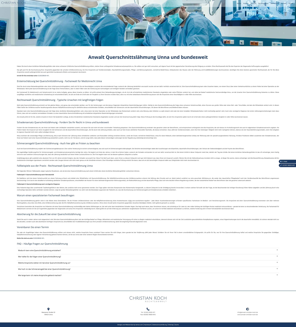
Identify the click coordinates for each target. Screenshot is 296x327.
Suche (291, 3)
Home (239, 3)
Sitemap (170, 324)
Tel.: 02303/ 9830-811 (148, 312)
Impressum (147, 324)
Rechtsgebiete (263, 3)
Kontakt (283, 3)
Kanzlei (245, 3)
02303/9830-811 (43, 75)
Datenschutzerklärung (159, 324)
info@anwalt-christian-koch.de (247, 312)
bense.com (139, 324)
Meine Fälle (275, 3)
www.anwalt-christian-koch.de (247, 314)
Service (253, 3)
